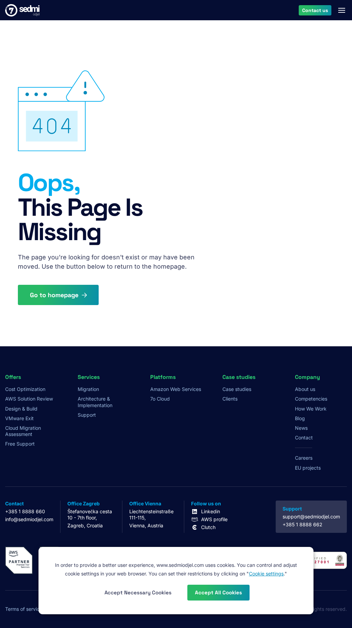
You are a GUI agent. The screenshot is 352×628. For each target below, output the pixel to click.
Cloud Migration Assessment (23, 431)
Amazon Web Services (175, 389)
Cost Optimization (25, 389)
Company (307, 377)
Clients (230, 399)
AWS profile (214, 519)
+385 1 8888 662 (302, 524)
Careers (303, 458)
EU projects (308, 468)
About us (305, 389)
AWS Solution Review (29, 399)
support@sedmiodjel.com (311, 516)
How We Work (311, 409)
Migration (88, 389)
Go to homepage (54, 295)
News (301, 428)
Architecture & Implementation (95, 402)
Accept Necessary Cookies (138, 592)
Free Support (20, 444)
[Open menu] (341, 10)
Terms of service (23, 609)
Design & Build (21, 409)
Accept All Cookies (218, 592)
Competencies (311, 399)
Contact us (315, 10)
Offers (13, 377)
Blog (300, 418)
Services (89, 377)
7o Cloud (160, 399)
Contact (304, 437)
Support (87, 415)
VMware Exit (19, 418)
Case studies (236, 389)
